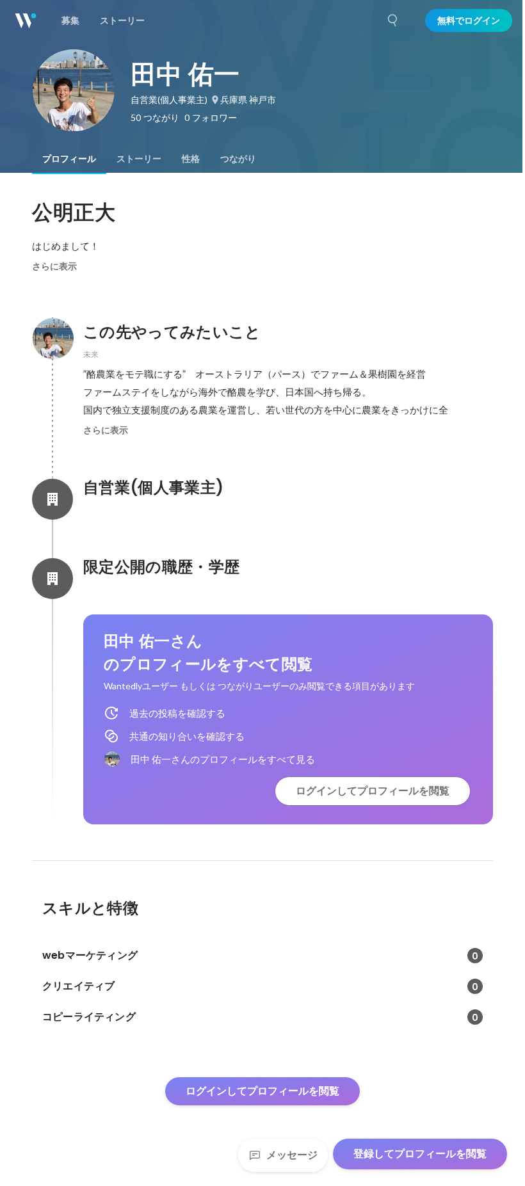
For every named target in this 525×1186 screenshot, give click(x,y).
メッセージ (292, 1155)
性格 (191, 158)
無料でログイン (468, 20)
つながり (238, 158)
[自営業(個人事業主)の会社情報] (52, 499)
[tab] (69, 158)
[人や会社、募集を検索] (393, 20)
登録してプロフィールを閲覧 (420, 1153)
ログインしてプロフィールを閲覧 (372, 790)
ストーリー (139, 158)
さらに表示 (54, 266)
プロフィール (69, 158)
